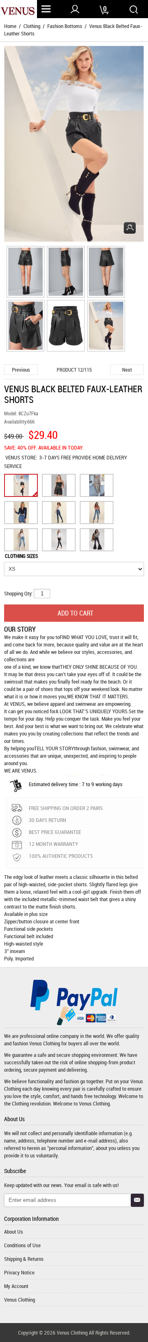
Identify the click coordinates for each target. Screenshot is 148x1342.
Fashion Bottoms (64, 26)
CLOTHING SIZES (21, 556)
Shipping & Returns (24, 1258)
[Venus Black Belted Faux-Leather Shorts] (24, 273)
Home (10, 26)
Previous (21, 369)
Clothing (31, 26)
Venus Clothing (44, 1043)
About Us (13, 1231)
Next (127, 369)
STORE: (21, 457)
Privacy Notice (19, 1272)
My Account (16, 1286)
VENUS (13, 457)
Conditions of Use (22, 1245)
